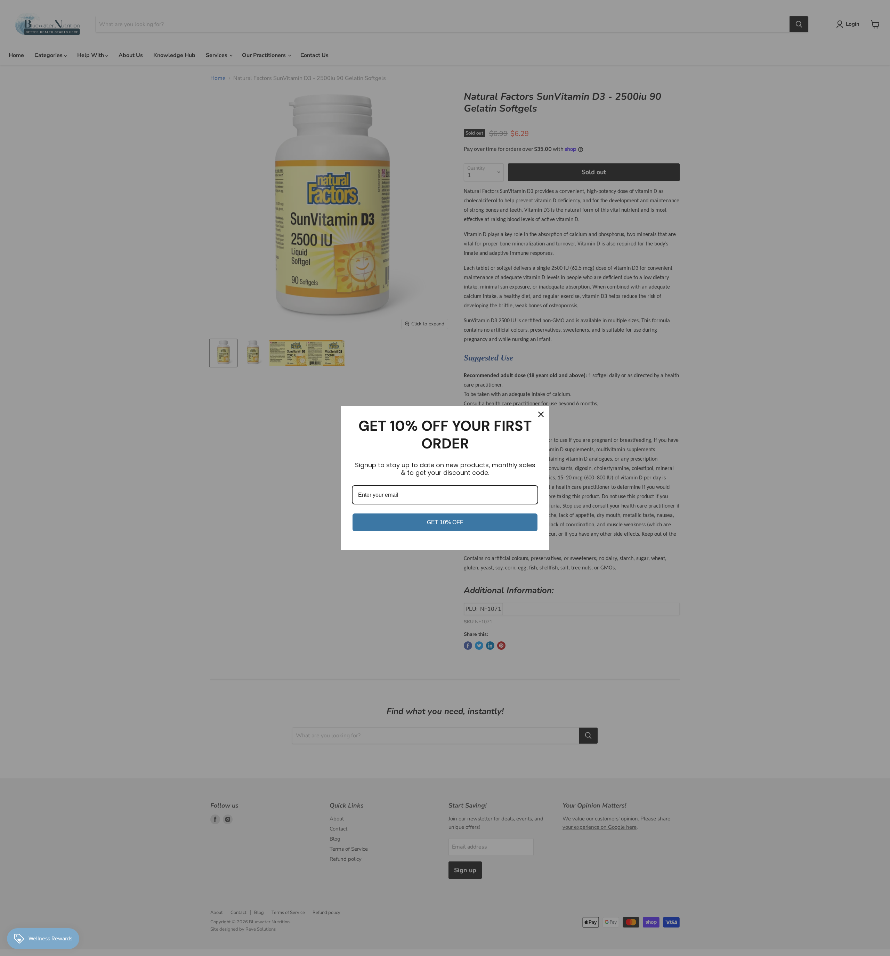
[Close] (541, 414)
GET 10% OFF (445, 522)
